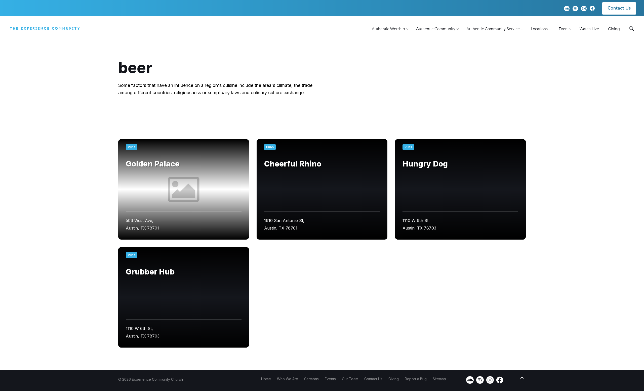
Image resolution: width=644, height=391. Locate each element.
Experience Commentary (165, 114)
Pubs (131, 147)
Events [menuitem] (330, 379)
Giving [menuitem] (393, 379)
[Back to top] (522, 378)
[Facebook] (592, 9)
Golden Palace (153, 163)
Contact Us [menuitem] (619, 8)
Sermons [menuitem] (311, 379)
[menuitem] (388, 29)
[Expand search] (631, 29)
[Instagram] (584, 9)
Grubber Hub (150, 271)
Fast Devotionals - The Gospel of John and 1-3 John (179, 124)
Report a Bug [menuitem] (416, 379)
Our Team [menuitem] (350, 379)
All (130, 114)
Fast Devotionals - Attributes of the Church (317, 114)
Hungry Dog (425, 163)
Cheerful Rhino (292, 163)
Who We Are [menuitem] (287, 379)
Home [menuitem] (266, 379)
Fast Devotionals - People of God (474, 114)
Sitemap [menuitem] (439, 379)
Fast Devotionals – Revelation (266, 124)
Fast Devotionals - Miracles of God (401, 114)
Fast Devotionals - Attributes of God (232, 114)
